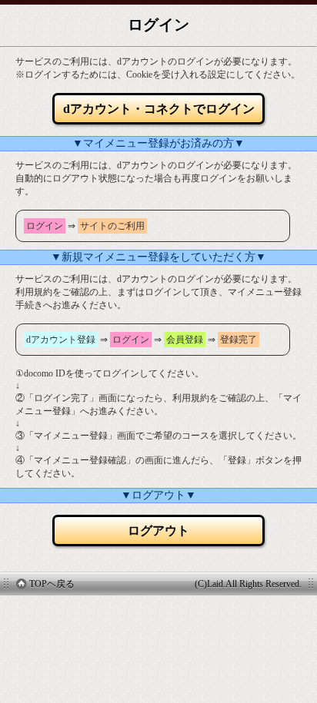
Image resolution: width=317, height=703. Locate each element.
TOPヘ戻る (52, 584)
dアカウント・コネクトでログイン (159, 108)
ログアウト (158, 530)
